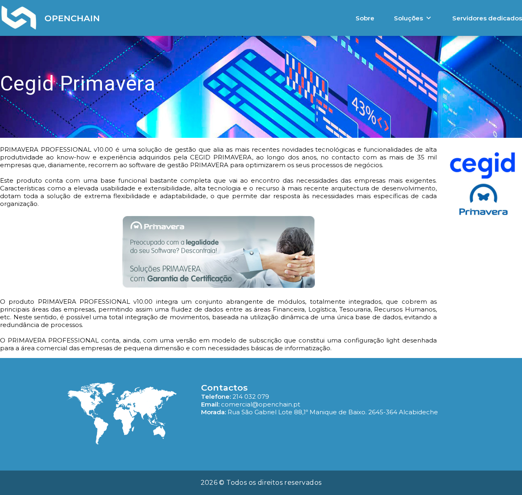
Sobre (365, 18)
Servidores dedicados (487, 18)
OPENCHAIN (72, 18)
